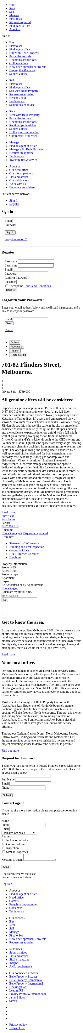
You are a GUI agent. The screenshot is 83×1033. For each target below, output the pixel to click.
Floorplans (16, 346)
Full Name (8, 779)
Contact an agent (12, 533)
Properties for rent (20, 118)
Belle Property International (26, 983)
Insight (13, 963)
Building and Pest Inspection (26, 546)
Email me (7, 529)
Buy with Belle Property (24, 52)
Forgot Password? (16, 239)
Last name (11, 265)
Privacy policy (18, 1024)
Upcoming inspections (22, 59)
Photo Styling (18, 354)
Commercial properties (23, 135)
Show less (8, 515)
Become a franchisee (22, 187)
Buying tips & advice (22, 70)
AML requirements (20, 966)
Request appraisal (20, 22)
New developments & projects (27, 66)
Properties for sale (20, 56)
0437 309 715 (10, 526)
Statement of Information (24, 543)
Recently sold (17, 97)
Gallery (15, 342)
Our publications (19, 180)
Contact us (15, 908)
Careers (14, 901)
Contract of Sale (19, 550)
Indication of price (17, 840)
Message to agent (12, 859)
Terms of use (17, 1028)
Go (4, 599)
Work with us (17, 183)
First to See (16, 935)
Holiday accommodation (24, 132)
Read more (8, 512)
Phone (5, 787)
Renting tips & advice (22, 125)
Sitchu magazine (19, 959)
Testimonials (17, 101)
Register (7, 884)
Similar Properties (17, 852)
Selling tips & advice (22, 104)
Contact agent (10, 588)
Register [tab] (14, 204)
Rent (12, 8)
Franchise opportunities (23, 904)
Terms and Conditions (37, 286)
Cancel (9, 330)
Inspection (12, 848)
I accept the (30, 286)
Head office (16, 897)
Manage (14, 15)
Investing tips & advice (23, 159)
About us (14, 29)
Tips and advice (18, 176)
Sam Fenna (8, 519)
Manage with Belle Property (26, 149)
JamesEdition (17, 997)
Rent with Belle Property (24, 114)
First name (11, 261)
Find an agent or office (23, 145)
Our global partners (21, 173)
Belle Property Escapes (23, 976)
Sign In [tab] (13, 200)
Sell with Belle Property (23, 90)
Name (5, 820)
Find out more (10, 750)
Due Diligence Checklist (24, 553)
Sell (11, 11)
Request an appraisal (21, 94)
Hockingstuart (17, 987)
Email (8, 220)
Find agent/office (19, 25)
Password (10, 224)
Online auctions (18, 63)
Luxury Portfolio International (27, 994)
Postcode (10, 281)
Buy (11, 4)
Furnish (15, 350)
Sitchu (13, 1001)
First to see (15, 18)
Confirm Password (16, 277)
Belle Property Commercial (25, 980)
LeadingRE (16, 990)
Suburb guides (18, 73)
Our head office (18, 170)
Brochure (15, 557)
